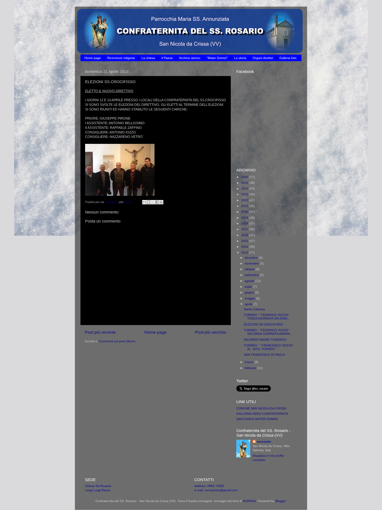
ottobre (250, 269)
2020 (245, 211)
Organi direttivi (263, 58)
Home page (92, 58)
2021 (245, 206)
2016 (245, 235)
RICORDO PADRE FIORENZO (265, 339)
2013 (245, 252)
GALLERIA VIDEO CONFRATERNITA (262, 413)
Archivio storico (189, 58)
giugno (250, 292)
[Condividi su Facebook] (157, 202)
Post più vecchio (210, 332)
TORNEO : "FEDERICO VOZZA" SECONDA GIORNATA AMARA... (268, 332)
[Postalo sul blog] (148, 202)
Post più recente (100, 332)
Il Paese (167, 58)
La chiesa (148, 58)
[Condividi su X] (153, 202)
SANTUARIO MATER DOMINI (257, 419)
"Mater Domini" (217, 58)
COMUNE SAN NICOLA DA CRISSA (261, 408)
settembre (252, 275)
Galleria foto (287, 58)
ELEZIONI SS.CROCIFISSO (263, 324)
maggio (250, 298)
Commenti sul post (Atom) (117, 341)
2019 (245, 217)
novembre (252, 263)
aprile (249, 304)
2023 (245, 194)
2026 (245, 177)
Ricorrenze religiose (121, 58)
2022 (245, 200)
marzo (249, 362)
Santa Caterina (254, 309)
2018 (245, 223)
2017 (245, 229)
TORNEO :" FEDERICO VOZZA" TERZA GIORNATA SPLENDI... (267, 316)
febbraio (251, 368)
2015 (245, 241)
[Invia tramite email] (144, 202)
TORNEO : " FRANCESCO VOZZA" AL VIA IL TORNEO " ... (268, 347)
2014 (245, 246)
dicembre (252, 257)
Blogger (280, 501)
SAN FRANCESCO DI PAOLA (264, 354)
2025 (245, 183)
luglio (249, 286)
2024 (245, 188)
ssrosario (264, 441)
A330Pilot (249, 501)
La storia (240, 58)
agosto (250, 281)
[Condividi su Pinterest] (161, 202)
